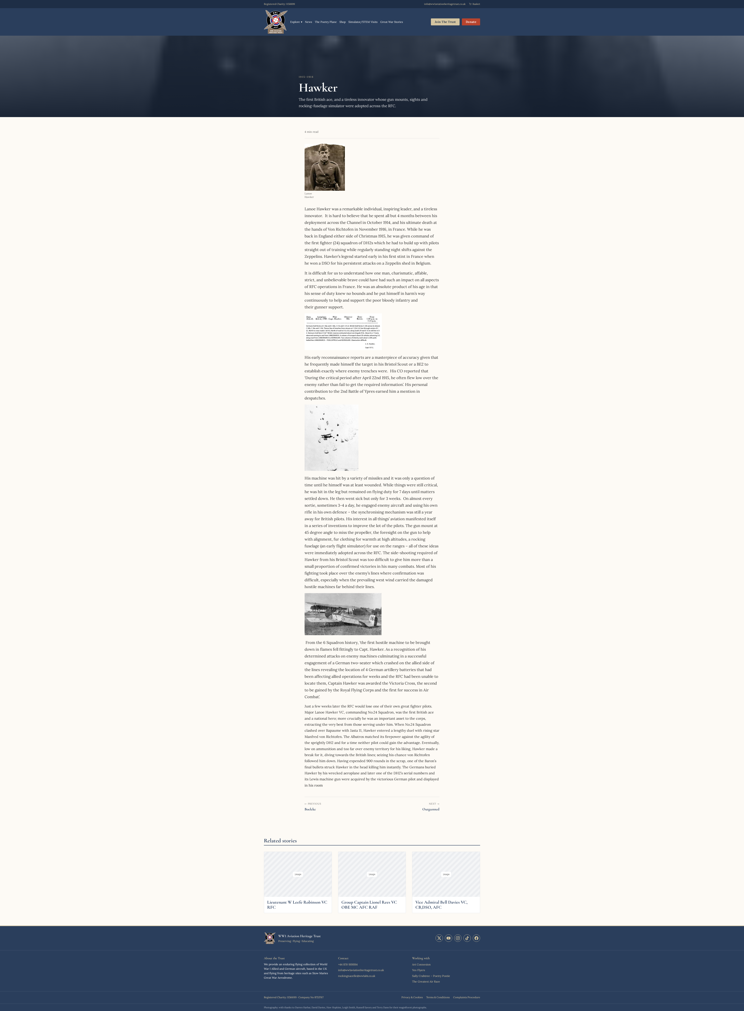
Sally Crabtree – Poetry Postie (431, 976)
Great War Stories (391, 22)
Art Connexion (421, 964)
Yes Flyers (418, 970)
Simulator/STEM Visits (363, 22)
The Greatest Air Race (426, 981)
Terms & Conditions (438, 997)
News (308, 22)
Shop (342, 22)
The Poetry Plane (326, 22)
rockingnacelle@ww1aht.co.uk (356, 976)
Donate (471, 22)
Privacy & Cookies (412, 997)
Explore (296, 22)
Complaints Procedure (466, 997)
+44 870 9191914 (348, 964)
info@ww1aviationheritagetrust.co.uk (445, 3)
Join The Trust (445, 22)
